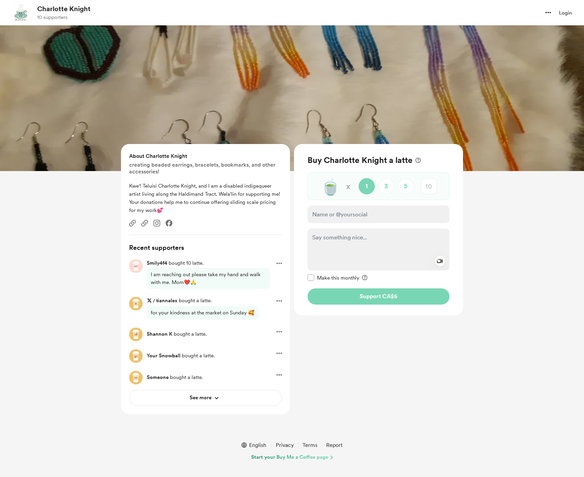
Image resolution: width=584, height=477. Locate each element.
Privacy (285, 445)
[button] (548, 12)
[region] (378, 229)
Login (565, 13)
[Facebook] (169, 223)
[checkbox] (333, 277)
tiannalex (166, 300)
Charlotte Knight (64, 9)
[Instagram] (156, 223)
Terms (309, 445)
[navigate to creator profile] (20, 12)
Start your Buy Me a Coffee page (289, 457)
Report (334, 445)
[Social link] (132, 223)
